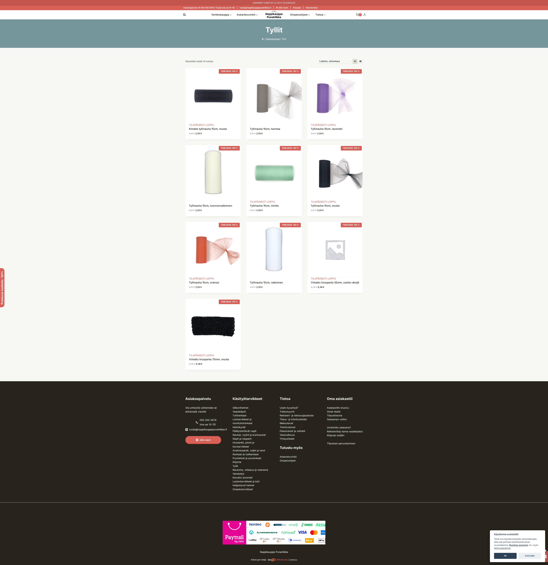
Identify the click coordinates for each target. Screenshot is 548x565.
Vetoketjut (238, 473)
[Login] (364, 15)
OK (505, 556)
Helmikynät (239, 427)
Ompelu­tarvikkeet (243, 489)
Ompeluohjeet (288, 460)
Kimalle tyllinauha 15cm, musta (208, 128)
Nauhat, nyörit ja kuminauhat (249, 434)
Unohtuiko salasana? (339, 427)
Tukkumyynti (287, 411)
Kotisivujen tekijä (258, 560)
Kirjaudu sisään (335, 435)
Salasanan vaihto (337, 419)
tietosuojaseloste (502, 548)
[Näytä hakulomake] (184, 14)
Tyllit (235, 466)
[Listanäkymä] (360, 61)
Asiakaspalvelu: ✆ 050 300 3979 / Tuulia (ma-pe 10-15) (209, 8)
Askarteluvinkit (288, 456)
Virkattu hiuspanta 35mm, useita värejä (335, 282)
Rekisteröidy (312, 8)
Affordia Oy (282, 560)
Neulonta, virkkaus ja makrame (250, 469)
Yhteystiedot (287, 438)
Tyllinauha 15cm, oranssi (204, 282)
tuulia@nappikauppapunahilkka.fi (255, 8)
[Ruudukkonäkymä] (355, 61)
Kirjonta (237, 462)
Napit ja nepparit (242, 438)
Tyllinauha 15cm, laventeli (326, 128)
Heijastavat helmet (243, 485)
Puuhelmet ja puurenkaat (247, 458)
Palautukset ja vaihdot (292, 431)
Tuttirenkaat (239, 415)
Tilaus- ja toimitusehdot (293, 419)
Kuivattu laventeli (242, 477)
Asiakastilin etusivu (338, 407)
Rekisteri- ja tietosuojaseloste (297, 415)
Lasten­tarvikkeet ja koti (246, 481)
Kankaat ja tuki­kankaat (246, 454)
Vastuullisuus (287, 434)
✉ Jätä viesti (282, 8)
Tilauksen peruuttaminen (341, 443)
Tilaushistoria (334, 415)
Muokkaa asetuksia (518, 545)
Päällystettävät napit (244, 431)
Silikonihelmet (240, 407)
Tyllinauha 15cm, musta (325, 205)
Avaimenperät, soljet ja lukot (249, 450)
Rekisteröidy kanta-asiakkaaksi (345, 431)
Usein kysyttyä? (289, 407)
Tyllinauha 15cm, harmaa (265, 128)
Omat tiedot (334, 411)
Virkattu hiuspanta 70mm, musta (209, 359)
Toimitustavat (287, 427)
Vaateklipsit (239, 411)
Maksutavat (286, 423)
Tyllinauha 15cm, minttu (264, 205)
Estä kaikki (529, 556)
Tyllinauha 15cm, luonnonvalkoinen (210, 205)
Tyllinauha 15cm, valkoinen (266, 282)
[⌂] (263, 39)
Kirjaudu (297, 8)
